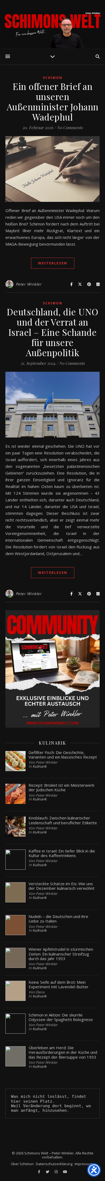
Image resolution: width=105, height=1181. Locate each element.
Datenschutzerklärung (54, 1163)
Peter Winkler (29, 284)
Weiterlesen (52, 263)
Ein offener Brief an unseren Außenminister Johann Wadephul (53, 101)
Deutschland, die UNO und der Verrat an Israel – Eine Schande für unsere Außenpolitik (53, 332)
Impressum (84, 1163)
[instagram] (56, 1171)
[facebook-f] (39, 1171)
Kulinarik (40, 766)
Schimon (52, 77)
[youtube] (65, 1171)
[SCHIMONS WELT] (52, 24)
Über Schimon (22, 1163)
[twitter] (48, 1171)
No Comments (70, 127)
